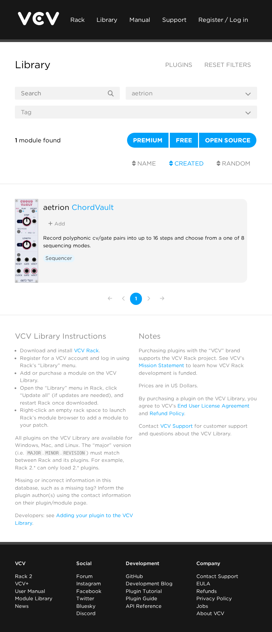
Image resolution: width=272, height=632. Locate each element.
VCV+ (22, 584)
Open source (227, 140)
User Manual (30, 591)
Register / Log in (223, 19)
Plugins (178, 64)
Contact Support (217, 576)
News (22, 606)
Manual (139, 19)
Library (107, 19)
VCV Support (176, 426)
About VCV (210, 613)
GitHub (134, 576)
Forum (84, 576)
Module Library (33, 599)
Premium (148, 140)
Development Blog (149, 584)
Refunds (206, 591)
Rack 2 (23, 576)
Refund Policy (167, 413)
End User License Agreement (213, 406)
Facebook (89, 591)
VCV (20, 563)
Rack (77, 19)
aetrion (56, 207)
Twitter (85, 599)
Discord (86, 613)
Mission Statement (161, 365)
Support (174, 19)
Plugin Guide (141, 599)
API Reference (144, 606)
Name (146, 163)
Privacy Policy (214, 599)
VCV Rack (86, 351)
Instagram (88, 584)
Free (184, 140)
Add (59, 224)
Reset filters (227, 64)
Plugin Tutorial (144, 591)
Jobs (202, 606)
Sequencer (58, 258)
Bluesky (86, 606)
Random (235, 163)
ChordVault (93, 207)
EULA (203, 584)
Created (188, 163)
